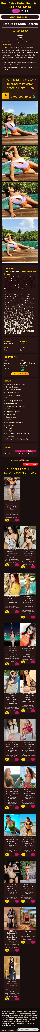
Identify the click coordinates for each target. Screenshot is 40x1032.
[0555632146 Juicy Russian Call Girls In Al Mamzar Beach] (28, 681)
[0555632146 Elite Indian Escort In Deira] (12, 584)
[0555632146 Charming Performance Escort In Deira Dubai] (28, 584)
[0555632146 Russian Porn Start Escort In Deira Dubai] (12, 872)
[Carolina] (28, 918)
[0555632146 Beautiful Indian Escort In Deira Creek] (28, 730)
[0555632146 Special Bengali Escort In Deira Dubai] (28, 872)
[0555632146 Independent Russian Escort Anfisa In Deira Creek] (12, 967)
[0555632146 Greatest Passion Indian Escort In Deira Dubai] (28, 537)
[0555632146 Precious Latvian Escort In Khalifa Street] (12, 730)
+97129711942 (22, 96)
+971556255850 (20, 30)
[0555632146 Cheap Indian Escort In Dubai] (12, 537)
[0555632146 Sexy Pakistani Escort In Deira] (28, 634)
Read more (15, 70)
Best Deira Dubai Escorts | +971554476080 (20, 5)
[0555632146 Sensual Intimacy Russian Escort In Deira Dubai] (28, 825)
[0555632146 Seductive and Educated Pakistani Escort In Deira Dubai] (12, 918)
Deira (24, 271)
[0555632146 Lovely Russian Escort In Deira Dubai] (12, 634)
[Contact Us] (26, 11)
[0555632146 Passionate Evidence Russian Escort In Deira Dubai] (12, 681)
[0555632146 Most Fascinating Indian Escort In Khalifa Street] (12, 777)
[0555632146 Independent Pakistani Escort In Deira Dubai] (28, 777)
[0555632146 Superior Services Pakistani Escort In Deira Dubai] (12, 825)
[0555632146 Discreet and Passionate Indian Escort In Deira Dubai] (12, 488)
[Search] (22, 11)
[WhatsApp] (17, 520)
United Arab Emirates (27, 363)
